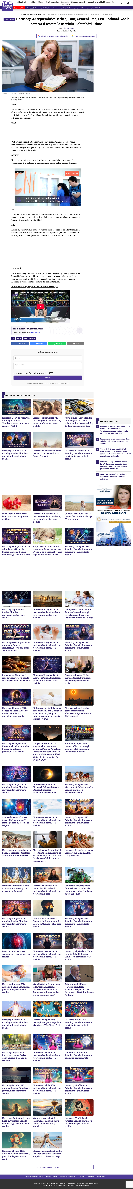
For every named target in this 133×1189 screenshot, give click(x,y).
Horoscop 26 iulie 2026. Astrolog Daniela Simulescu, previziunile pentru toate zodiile (78, 1122)
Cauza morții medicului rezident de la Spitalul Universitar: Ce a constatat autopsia (114, 441)
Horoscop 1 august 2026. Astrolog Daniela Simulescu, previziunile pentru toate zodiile (16, 1023)
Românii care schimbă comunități (101, 2)
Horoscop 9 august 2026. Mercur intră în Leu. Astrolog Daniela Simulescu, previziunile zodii (79, 788)
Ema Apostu (69, 28)
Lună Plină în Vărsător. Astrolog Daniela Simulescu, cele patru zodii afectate (78, 1055)
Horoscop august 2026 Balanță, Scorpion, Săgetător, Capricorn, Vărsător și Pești (47, 1022)
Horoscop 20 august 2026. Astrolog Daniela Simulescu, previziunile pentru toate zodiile (78, 454)
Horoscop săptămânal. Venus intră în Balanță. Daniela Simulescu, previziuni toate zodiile (79, 955)
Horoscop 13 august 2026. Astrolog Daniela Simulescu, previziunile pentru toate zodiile (47, 679)
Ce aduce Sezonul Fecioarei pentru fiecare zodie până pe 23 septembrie (78, 516)
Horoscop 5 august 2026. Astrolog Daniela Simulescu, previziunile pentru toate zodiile (16, 922)
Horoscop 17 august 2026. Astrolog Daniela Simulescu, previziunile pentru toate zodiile (78, 550)
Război (40, 2)
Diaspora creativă (78, 2)
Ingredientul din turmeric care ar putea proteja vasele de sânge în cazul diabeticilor (16, 678)
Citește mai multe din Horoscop (47, 1167)
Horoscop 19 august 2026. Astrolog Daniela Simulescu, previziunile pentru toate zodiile (47, 517)
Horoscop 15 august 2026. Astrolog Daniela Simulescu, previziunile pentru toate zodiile (47, 646)
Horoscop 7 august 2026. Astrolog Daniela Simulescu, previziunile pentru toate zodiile (78, 821)
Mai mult (65, 4)
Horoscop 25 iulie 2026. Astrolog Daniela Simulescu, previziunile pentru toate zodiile (16, 1155)
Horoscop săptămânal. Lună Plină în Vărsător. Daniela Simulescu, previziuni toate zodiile (16, 1122)
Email (77, 343)
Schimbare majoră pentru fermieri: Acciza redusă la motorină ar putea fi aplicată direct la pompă (78, 889)
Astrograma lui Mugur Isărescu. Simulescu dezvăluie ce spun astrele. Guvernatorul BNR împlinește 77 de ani (79, 989)
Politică (33, 2)
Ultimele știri (22, 2)
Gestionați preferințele (67, 1177)
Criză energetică (52, 2)
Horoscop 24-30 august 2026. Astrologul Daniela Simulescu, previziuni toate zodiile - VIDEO (16, 421)
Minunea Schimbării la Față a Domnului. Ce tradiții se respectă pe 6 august (15, 888)
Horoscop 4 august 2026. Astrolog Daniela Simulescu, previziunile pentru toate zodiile (78, 922)
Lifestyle (30, 14)
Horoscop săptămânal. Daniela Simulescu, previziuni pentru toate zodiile (13, 613)
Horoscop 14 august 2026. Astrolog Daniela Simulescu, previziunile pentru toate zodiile (78, 646)
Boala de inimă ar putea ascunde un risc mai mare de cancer (16, 954)
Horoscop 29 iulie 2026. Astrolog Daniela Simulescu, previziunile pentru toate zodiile (16, 1089)
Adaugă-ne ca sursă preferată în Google (54, 36)
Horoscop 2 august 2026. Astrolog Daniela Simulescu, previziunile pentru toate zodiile (16, 988)
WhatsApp (58, 343)
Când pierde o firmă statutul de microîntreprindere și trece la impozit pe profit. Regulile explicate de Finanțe (79, 613)
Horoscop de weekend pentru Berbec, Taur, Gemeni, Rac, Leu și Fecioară (47, 453)
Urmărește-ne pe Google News (85, 36)
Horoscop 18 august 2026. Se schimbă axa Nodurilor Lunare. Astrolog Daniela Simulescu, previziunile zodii (16, 550)
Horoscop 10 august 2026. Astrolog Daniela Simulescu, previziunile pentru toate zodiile (16, 788)
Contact (81, 1177)
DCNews (7, 6)
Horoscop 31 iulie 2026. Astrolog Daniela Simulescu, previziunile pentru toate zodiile (78, 1023)
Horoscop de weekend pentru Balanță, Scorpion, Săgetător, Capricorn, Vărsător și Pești (16, 853)
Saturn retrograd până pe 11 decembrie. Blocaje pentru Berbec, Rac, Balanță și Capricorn (46, 1122)
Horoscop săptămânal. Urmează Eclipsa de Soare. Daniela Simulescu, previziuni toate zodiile (46, 788)
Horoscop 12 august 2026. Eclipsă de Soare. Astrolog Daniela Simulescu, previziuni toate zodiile (15, 712)
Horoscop (38, 14)
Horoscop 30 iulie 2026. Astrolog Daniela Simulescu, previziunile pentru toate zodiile (47, 1056)
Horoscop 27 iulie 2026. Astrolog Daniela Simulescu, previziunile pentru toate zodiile (78, 1089)
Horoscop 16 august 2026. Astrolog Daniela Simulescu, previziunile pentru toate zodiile (47, 613)
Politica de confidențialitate (34, 1177)
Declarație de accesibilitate (96, 1177)
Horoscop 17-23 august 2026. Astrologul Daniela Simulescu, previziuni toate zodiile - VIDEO (16, 646)
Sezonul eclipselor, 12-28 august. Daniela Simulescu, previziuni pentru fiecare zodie (78, 679)
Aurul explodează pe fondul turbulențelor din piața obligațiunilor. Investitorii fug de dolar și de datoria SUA (79, 421)
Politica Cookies (51, 1177)
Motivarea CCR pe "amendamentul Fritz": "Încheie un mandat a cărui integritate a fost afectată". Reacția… (62, 8)
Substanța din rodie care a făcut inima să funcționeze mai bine (15, 516)
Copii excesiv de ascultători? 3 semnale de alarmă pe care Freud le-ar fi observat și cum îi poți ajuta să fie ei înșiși (47, 550)
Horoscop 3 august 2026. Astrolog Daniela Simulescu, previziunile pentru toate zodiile (47, 955)
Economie (65, 2)
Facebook (22, 343)
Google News (35, 332)
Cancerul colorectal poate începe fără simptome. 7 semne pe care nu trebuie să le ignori (15, 821)
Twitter (40, 343)
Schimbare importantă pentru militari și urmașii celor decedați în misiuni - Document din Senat (77, 747)
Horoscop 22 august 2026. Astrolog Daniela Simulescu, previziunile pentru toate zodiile (47, 421)
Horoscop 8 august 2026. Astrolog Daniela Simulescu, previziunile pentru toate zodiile (47, 821)
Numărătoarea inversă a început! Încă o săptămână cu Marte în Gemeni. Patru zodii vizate (47, 922)
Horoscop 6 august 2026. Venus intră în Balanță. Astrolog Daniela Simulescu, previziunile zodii (47, 889)
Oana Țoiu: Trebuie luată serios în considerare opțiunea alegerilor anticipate (113, 476)
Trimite (48, 378)
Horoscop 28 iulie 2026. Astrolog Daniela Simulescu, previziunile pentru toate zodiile (47, 1089)
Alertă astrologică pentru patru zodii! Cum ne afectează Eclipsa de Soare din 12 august (78, 712)
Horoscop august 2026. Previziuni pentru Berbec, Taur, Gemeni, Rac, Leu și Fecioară (14, 1056)
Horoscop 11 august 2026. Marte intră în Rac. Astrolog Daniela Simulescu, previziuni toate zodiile (16, 747)
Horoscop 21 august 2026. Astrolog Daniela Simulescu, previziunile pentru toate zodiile (16, 454)
